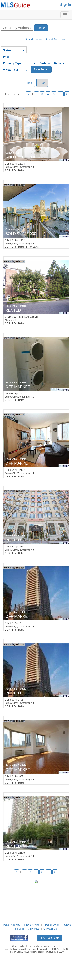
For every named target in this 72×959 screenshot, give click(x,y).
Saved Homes (33, 39)
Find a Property (10, 924)
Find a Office (32, 924)
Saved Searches (55, 39)
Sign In (65, 5)
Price (6, 56)
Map (29, 82)
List (42, 82)
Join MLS (34, 928)
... (61, 93)
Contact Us (50, 928)
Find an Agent (51, 924)
